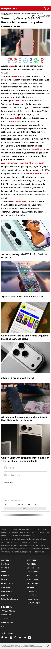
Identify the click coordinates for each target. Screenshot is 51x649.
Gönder (25, 509)
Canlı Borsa (5, 587)
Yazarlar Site (6, 615)
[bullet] (22, 504)
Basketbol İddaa (33, 568)
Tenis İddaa (5, 619)
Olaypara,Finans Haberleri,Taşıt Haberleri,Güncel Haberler (22, 13)
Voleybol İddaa (32, 579)
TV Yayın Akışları (33, 603)
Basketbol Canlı (7, 622)
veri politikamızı (27, 646)
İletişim (4, 579)
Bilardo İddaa (32, 576)
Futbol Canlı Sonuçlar (9, 599)
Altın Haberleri (6, 15)
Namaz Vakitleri (33, 599)
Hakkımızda (5, 576)
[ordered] (19, 504)
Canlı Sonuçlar (6, 591)
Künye (3, 572)
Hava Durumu (32, 591)
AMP (3, 626)
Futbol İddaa (31, 564)
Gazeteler (30, 587)
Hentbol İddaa (32, 572)
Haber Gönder (32, 595)
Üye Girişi (5, 564)
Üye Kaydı (5, 568)
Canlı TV (4, 595)
